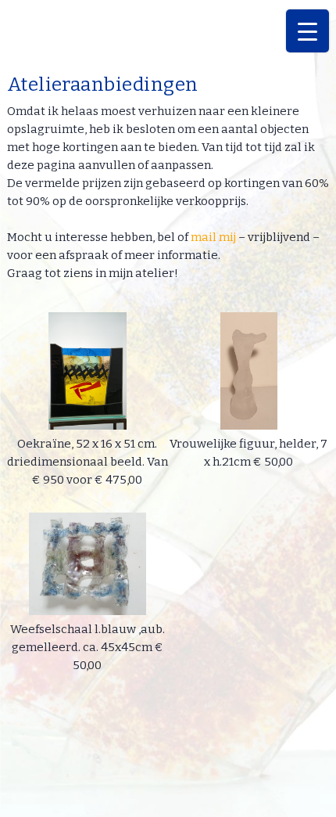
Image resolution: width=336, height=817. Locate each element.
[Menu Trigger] (307, 30)
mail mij (213, 237)
